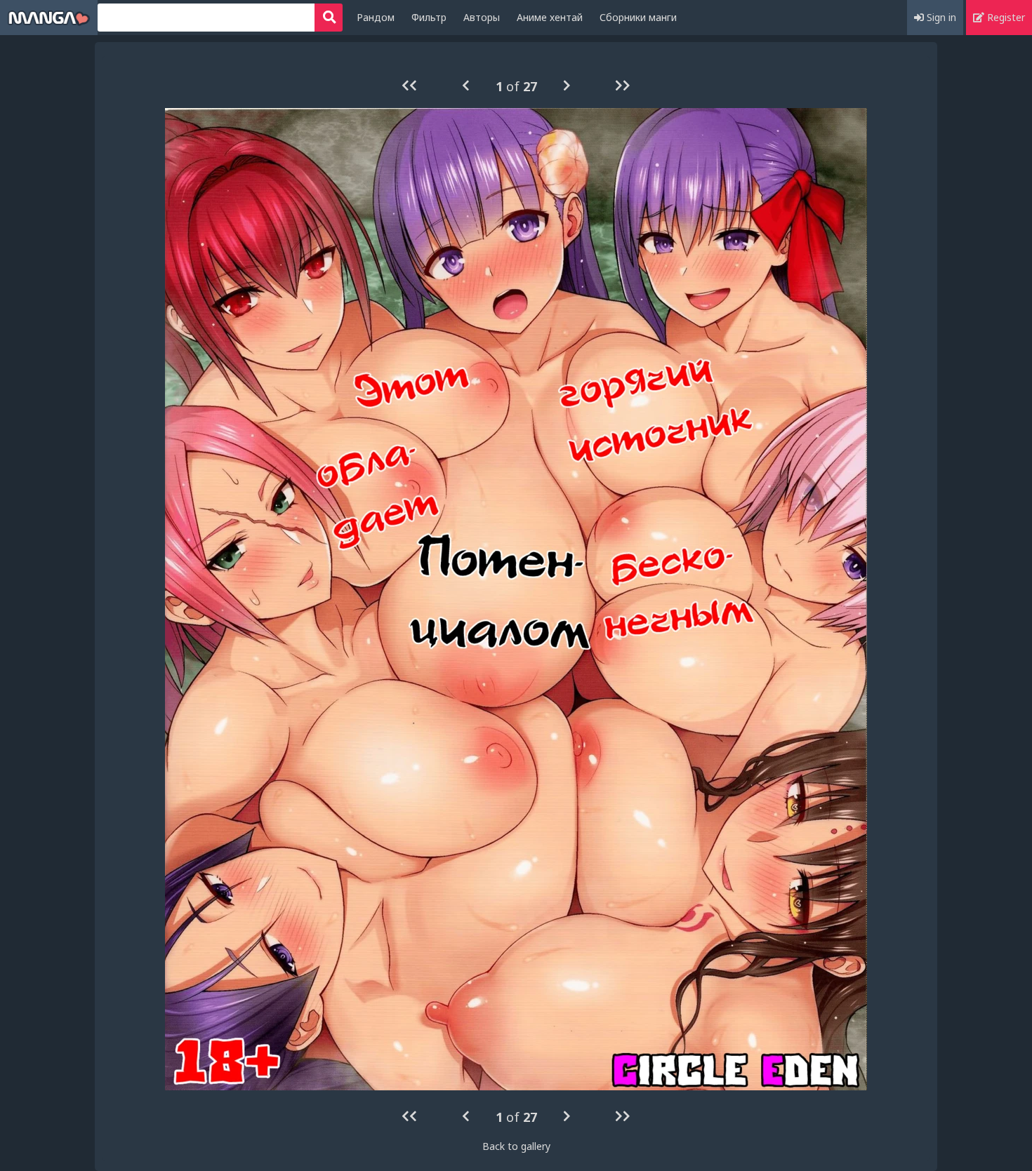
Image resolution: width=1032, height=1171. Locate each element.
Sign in (940, 17)
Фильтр (428, 17)
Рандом (376, 17)
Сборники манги (638, 17)
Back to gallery (516, 1146)
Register (1004, 17)
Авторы (481, 17)
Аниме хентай (550, 17)
